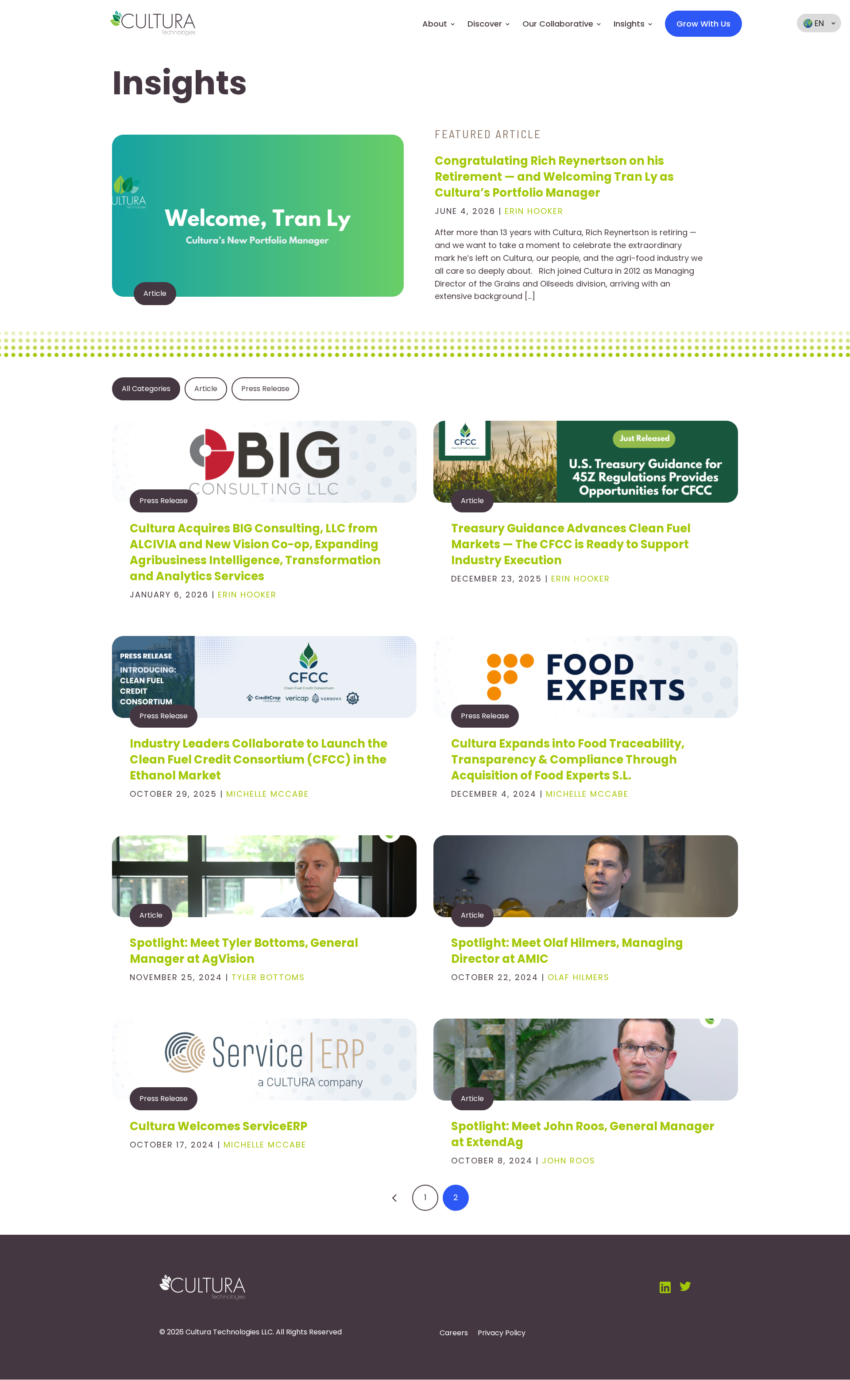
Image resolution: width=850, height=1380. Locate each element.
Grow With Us (703, 23)
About (434, 24)
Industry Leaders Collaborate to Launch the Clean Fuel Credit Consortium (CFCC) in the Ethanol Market (258, 759)
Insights (629, 24)
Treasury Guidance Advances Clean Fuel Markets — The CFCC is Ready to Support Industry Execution (571, 544)
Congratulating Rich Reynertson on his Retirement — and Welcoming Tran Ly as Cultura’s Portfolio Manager (554, 177)
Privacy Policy (501, 1334)
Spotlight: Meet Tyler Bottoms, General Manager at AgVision (244, 951)
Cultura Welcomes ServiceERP (218, 1126)
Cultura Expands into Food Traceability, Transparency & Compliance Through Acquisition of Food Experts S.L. (567, 759)
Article (154, 293)
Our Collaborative (557, 24)
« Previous (395, 1198)
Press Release (163, 501)
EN (819, 23)
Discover (485, 24)
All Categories (146, 389)
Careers (454, 1334)
